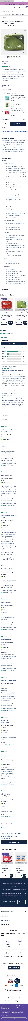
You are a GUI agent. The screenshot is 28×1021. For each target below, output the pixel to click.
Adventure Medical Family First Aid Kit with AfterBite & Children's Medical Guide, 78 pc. (18, 111)
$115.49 (5, 85)
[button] (6, 304)
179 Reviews (8, 312)
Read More (5, 80)
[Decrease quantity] (3, 123)
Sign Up (21, 901)
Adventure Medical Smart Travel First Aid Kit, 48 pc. (21, 316)
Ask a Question (14, 842)
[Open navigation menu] (2, 7)
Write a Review (14, 344)
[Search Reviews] (25, 415)
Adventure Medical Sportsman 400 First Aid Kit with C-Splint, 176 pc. (6, 316)
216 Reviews (10, 866)
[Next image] (22, 57)
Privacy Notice (5, 1008)
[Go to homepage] (14, 7)
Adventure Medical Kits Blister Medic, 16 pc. (16, 103)
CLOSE (14, 1018)
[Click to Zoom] (23, 52)
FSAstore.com (7, 1)
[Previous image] (6, 57)
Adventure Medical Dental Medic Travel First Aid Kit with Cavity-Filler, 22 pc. (18, 97)
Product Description (8, 138)
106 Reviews (11, 66)
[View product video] (19, 57)
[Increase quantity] (8, 123)
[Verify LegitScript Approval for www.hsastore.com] (17, 981)
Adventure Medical (12, 25)
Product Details (7, 158)
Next (2, 827)
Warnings (5, 289)
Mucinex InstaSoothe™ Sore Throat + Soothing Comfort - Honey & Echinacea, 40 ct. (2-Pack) (21, 869)
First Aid (4, 17)
